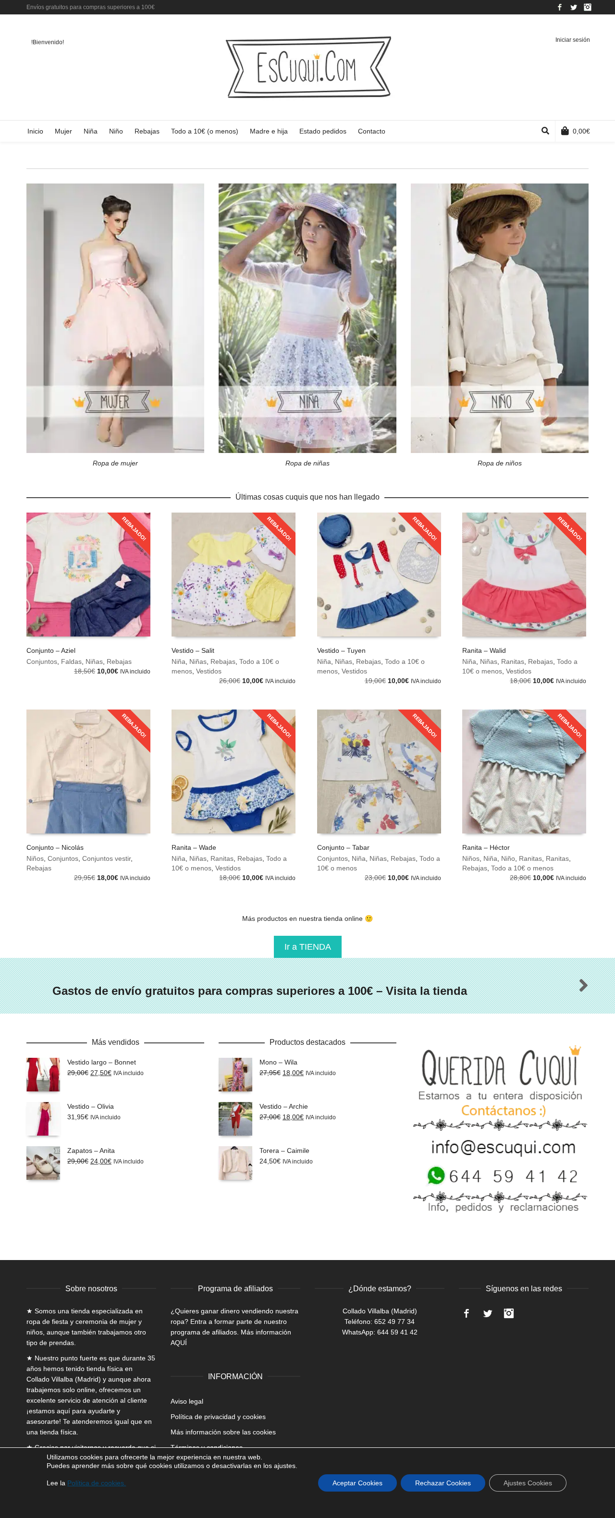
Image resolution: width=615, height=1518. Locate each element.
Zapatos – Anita (91, 1150)
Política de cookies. (96, 1483)
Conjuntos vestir (106, 858)
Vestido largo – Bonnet (101, 1062)
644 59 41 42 (397, 1332)
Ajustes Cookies (528, 1483)
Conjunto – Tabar (343, 847)
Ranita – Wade (194, 847)
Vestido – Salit (193, 650)
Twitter (573, 7)
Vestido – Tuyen (341, 650)
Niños (35, 858)
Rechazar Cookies (443, 1483)
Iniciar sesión (572, 40)
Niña (178, 661)
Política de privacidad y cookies (218, 1416)
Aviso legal (187, 1401)
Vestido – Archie (283, 1106)
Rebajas (119, 661)
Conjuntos (41, 661)
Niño (508, 858)
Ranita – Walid (484, 650)
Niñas (94, 661)
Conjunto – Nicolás (55, 847)
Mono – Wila (278, 1062)
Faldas (71, 661)
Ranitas (512, 661)
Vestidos (208, 671)
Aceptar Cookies (357, 1483)
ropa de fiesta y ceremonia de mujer (81, 1321)
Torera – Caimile (284, 1150)
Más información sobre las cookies (223, 1432)
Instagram (587, 7)
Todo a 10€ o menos (522, 868)
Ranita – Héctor (486, 847)
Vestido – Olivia (90, 1106)
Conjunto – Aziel (50, 650)
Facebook (560, 7)
